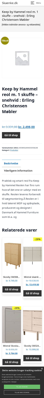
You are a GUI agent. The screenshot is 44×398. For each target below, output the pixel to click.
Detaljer (13, 382)
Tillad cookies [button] (22, 387)
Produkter (14, 150)
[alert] (22, 382)
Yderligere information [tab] (18, 170)
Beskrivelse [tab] (11, 163)
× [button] (42, 369)
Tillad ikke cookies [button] (22, 392)
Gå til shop (11, 135)
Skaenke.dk (10, 3)
